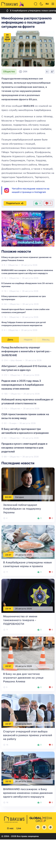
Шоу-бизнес (16, 360)
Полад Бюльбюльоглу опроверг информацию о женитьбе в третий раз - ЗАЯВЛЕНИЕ (26, 351)
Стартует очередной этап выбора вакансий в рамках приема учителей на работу (27, 735)
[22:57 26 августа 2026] (28, 653)
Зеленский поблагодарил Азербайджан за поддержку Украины (22, 508)
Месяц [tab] (45, 339)
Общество (9, 71)
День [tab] (10, 339)
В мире (13, 423)
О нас (10, 828)
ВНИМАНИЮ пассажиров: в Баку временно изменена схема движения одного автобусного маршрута (28, 793)
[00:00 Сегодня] (28, 484)
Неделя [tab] (28, 339)
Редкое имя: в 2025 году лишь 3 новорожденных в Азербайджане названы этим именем (22, 384)
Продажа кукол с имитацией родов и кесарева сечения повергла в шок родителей (24, 447)
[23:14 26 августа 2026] (28, 595)
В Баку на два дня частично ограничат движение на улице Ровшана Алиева (23, 677)
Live (19, 828)
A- (47, 71)
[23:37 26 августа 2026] (28, 541)
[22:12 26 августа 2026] (28, 768)
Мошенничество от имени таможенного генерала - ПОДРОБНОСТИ (20, 620)
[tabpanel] (28, 401)
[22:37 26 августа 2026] (28, 710)
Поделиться (13, 203)
